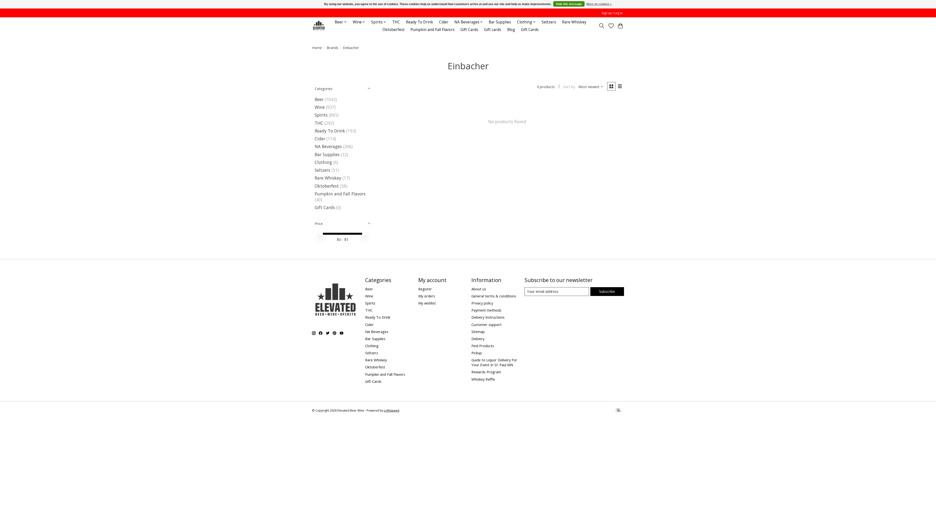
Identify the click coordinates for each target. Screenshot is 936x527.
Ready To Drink (419, 22)
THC (396, 22)
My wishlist (427, 303)
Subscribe (607, 291)
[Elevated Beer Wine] (318, 25)
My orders (426, 296)
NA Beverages (328, 146)
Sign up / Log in (612, 13)
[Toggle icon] (601, 25)
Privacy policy (482, 303)
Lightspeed (391, 410)
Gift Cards (469, 29)
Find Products (482, 345)
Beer (319, 99)
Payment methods (486, 310)
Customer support (486, 324)
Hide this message (569, 4)
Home (317, 47)
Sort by (569, 86)
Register (425, 288)
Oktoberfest (393, 29)
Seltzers (549, 22)
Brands (332, 47)
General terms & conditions (493, 296)
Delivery (477, 338)
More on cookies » (599, 4)
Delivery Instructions (488, 317)
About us (478, 288)
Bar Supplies (500, 22)
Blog (511, 29)
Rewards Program (486, 371)
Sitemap (478, 331)
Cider (443, 22)
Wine (320, 107)
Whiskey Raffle (483, 379)
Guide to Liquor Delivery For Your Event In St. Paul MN (494, 362)
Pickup (476, 352)
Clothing (323, 162)
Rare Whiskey (574, 22)
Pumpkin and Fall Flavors (432, 29)
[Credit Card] (618, 410)
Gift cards (492, 29)
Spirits (321, 115)
